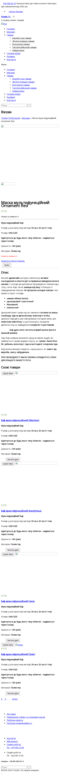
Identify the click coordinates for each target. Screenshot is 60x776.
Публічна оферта (15, 720)
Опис (6, 265)
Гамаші (10, 35)
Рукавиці (11, 56)
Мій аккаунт (12, 741)
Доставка (11, 714)
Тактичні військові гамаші (24, 47)
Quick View (8, 373)
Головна (11, 28)
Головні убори (13, 53)
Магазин (11, 32)
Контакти (11, 59)
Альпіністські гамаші (21, 38)
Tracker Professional (10, 118)
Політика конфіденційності (19, 723)
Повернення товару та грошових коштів (26, 717)
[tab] (6, 265)
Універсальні (18, 50)
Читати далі (12, 459)
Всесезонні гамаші (21, 44)
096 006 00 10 (9, 3)
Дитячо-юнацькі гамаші (23, 41)
